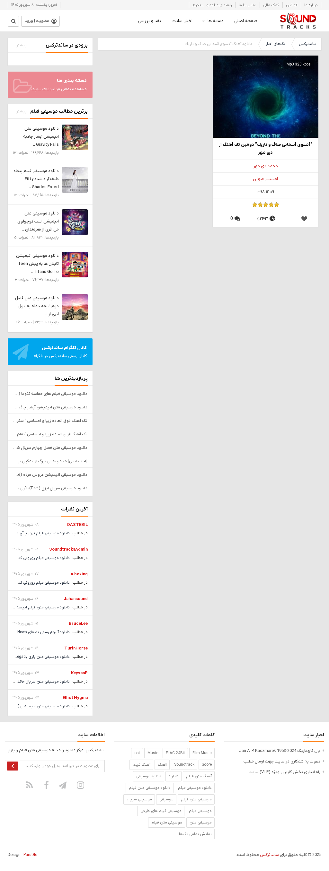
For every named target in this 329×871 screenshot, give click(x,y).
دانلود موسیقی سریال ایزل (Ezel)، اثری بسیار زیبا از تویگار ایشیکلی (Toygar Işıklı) (50, 488)
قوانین (292, 5)
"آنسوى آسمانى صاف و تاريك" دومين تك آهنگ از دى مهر (265, 149)
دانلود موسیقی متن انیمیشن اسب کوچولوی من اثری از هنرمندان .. (38, 221)
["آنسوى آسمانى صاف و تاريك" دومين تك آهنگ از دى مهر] (265, 108)
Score (207, 764)
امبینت (272, 179)
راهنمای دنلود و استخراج (212, 5)
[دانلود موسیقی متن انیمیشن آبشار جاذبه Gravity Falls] (75, 137)
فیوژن (258, 179)
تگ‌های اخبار (275, 44)
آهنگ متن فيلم (199, 776)
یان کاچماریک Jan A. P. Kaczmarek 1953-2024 (279, 750)
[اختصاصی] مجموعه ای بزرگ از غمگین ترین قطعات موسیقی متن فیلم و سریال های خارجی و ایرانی (50, 461)
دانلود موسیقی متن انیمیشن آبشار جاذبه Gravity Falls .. (41, 136)
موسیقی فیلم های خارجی (161, 811)
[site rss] (29, 785)
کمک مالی (271, 5)
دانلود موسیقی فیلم (195, 787)
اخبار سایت (182, 21)
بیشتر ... (20, 45)
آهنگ (162, 764)
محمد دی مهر (265, 166)
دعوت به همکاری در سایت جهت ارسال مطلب (282, 761)
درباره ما (311, 5)
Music (152, 753)
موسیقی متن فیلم (166, 822)
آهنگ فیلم (141, 764)
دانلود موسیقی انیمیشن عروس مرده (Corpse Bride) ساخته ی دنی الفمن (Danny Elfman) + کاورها (50, 474)
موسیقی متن (201, 822)
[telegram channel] (63, 785)
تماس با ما (247, 5)
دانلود (174, 776)
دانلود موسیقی (148, 776)
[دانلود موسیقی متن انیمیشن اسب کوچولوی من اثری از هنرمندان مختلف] (75, 222)
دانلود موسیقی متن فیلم (150, 787)
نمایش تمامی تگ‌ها (195, 834)
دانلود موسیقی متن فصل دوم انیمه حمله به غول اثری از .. (37, 306)
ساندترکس (307, 44)
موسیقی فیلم (200, 811)
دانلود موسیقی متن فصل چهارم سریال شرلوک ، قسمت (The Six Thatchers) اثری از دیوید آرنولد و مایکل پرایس (50, 447)
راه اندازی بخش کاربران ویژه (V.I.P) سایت (284, 772)
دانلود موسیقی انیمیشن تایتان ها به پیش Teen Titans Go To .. (37, 263)
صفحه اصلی (245, 21)
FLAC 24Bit (175, 753)
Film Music (202, 753)
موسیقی (166, 799)
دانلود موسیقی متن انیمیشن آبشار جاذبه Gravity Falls (50, 407)
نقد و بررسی (149, 21)
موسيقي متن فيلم (196, 799)
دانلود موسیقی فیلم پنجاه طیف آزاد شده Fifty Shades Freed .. (36, 179)
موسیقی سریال (139, 799)
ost (137, 753)
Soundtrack (184, 764)
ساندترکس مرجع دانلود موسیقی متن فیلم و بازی (298, 21)
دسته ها (216, 21)
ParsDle (30, 855)
